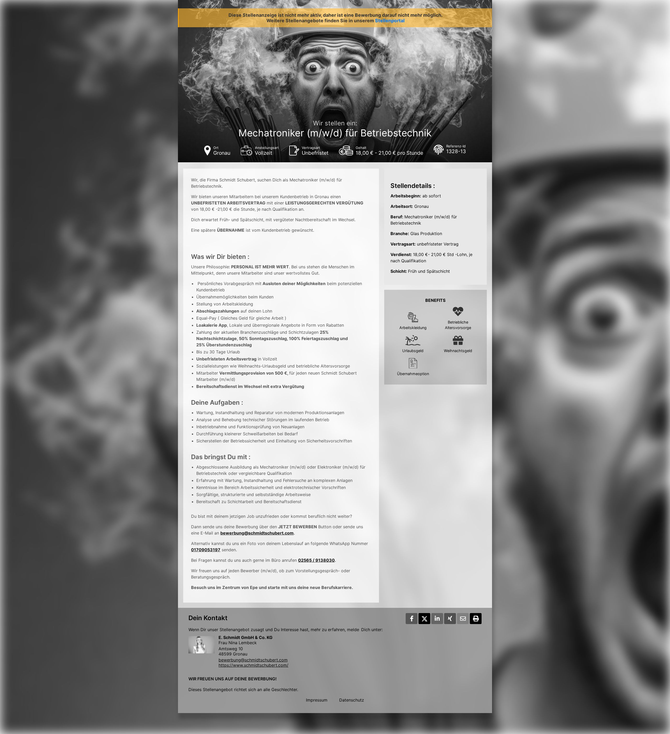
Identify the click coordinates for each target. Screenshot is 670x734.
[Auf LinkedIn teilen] (437, 618)
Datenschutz (351, 700)
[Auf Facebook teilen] (411, 618)
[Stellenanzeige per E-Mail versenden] (463, 618)
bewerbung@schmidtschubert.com (257, 533)
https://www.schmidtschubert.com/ (253, 665)
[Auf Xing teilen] (450, 618)
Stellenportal (390, 20)
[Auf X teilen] (424, 618)
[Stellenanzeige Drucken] (476, 618)
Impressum (316, 700)
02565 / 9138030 (316, 560)
